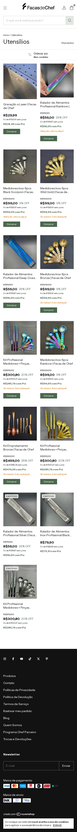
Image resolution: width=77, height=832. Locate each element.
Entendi (57, 825)
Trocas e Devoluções (17, 739)
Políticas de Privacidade (19, 690)
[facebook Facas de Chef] (13, 659)
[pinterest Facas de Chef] (46, 659)
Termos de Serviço (16, 704)
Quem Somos (12, 725)
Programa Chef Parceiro (19, 732)
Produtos (9, 676)
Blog (6, 718)
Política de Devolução (18, 697)
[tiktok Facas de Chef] (30, 659)
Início (6, 35)
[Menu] (5, 8)
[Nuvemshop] (19, 815)
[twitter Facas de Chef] (38, 659)
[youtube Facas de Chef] (21, 659)
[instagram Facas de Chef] (4, 659)
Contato (8, 683)
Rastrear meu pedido (17, 711)
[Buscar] (70, 20)
